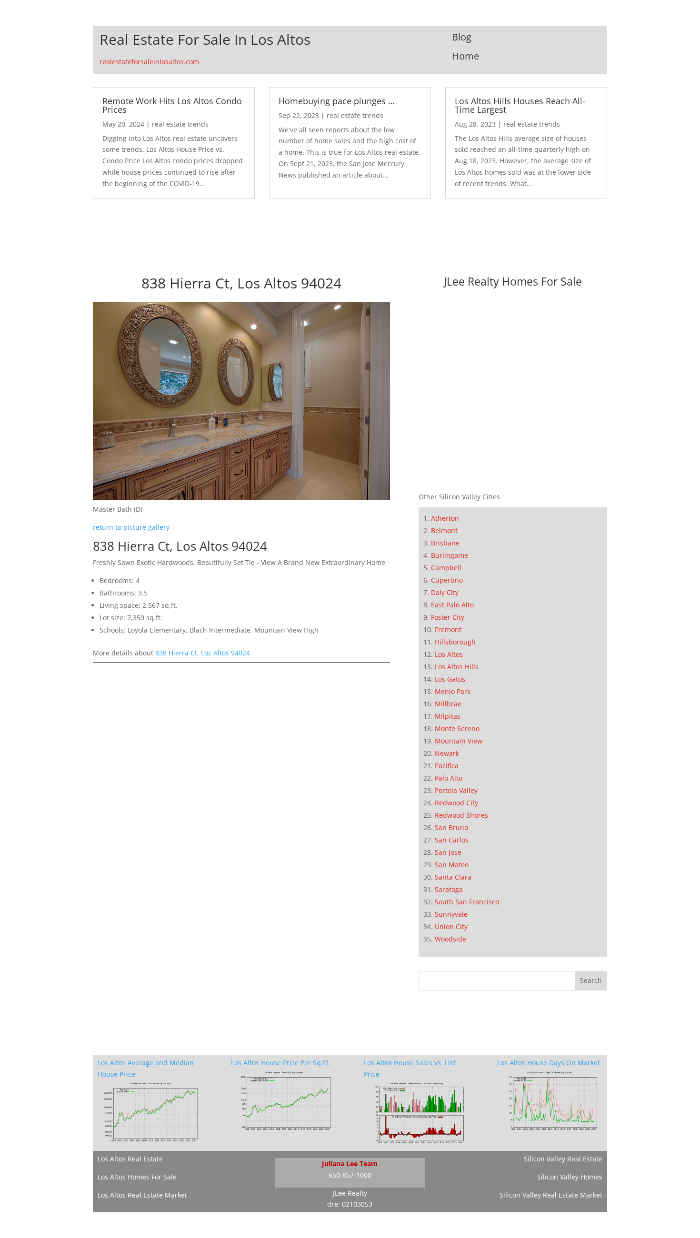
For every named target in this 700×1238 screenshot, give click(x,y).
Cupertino (447, 579)
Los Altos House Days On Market (548, 1062)
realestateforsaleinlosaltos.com (149, 61)
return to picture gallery (131, 527)
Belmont (444, 530)
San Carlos (452, 839)
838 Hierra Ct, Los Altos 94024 (202, 652)
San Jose (448, 852)
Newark (447, 753)
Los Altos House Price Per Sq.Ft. (280, 1062)
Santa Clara (453, 876)
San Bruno (451, 827)
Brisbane (445, 542)
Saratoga (449, 889)
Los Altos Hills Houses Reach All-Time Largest (520, 105)
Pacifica (447, 765)
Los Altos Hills (457, 666)
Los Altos (449, 654)
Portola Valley (456, 790)
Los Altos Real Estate (130, 1158)
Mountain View (458, 740)
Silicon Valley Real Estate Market (551, 1194)
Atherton (445, 518)
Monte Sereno (457, 728)
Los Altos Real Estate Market (142, 1194)
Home (465, 56)
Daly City (445, 592)
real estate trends (180, 124)
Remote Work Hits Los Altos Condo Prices (172, 105)
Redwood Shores (461, 815)
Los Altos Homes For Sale (137, 1176)
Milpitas (447, 716)
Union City (451, 926)
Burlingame (449, 555)
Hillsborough (455, 641)
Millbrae (448, 703)
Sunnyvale (451, 914)
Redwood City (456, 802)
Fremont (448, 629)
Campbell (446, 567)
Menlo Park (452, 691)
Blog (461, 36)
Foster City (447, 617)
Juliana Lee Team (350, 1163)
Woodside (450, 938)
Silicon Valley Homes (569, 1176)
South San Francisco (467, 901)
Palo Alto (448, 777)
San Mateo (452, 864)
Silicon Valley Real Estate (563, 1158)
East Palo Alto (452, 604)
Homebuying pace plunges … (337, 101)
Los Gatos (450, 678)
